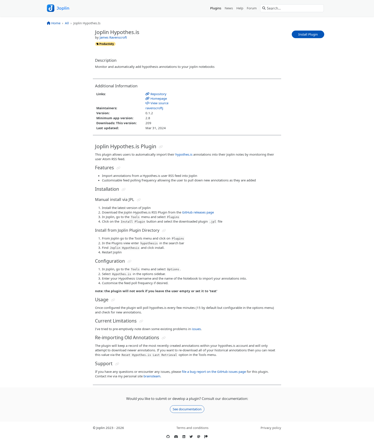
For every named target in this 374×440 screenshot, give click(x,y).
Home (55, 23)
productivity (106, 44)
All (67, 23)
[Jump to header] (161, 146)
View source (159, 103)
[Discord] (176, 436)
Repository (158, 94)
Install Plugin (308, 34)
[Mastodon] (198, 436)
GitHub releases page (198, 212)
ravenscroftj (154, 108)
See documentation (187, 409)
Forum (252, 8)
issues (196, 329)
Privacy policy (271, 427)
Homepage (158, 98)
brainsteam (151, 376)
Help (239, 8)
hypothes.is (183, 154)
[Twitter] (191, 436)
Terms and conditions (192, 427)
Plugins (215, 8)
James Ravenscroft (113, 37)
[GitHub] (168, 436)
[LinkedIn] (184, 436)
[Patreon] (206, 436)
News (229, 8)
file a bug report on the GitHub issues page (214, 371)
